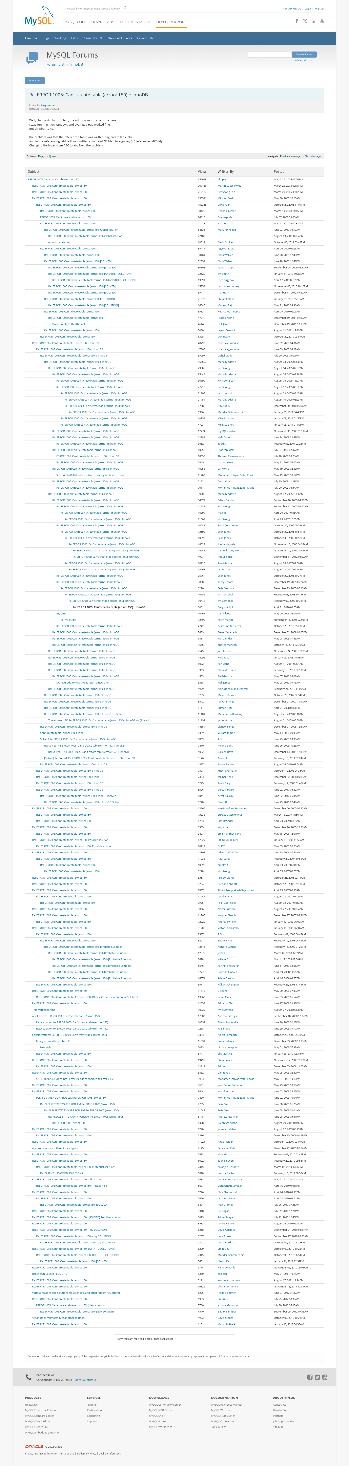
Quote (52, 156)
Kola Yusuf (224, 657)
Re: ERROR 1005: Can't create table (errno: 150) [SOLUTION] (79, 299)
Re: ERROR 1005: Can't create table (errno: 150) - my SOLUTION (69, 1229)
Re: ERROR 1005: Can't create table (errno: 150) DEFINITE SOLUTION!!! (73, 1248)
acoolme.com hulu (229, 1280)
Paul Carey (224, 858)
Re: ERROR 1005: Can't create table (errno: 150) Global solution (81, 229)
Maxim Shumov (227, 695)
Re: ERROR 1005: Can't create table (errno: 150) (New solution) (77, 1311)
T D (220, 739)
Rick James (224, 324)
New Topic (35, 80)
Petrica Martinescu (229, 311)
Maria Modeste (227, 362)
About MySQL (284, 1398)
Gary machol (225, 607)
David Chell (224, 481)
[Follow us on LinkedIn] (312, 22)
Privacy (29, 1453)
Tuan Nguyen (226, 1160)
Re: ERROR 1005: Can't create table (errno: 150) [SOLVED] (77, 261)
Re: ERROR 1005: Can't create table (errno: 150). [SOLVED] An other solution (77, 1217)
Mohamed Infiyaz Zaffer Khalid (236, 475)
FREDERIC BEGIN (228, 840)
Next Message (313, 156)
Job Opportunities (283, 1421)
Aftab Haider (225, 1141)
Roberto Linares (227, 972)
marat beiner (225, 462)
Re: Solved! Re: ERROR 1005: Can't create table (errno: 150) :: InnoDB (84, 745)
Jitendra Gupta (226, 267)
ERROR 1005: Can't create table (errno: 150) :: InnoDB (87, 456)
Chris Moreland (227, 670)
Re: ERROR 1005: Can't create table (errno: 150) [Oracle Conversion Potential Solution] (87, 997)
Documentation (135, 21)
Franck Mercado (227, 1041)
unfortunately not (59, 242)
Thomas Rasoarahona (231, 456)
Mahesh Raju (225, 305)
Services (94, 1398)
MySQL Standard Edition (40, 1416)
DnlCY (221, 846)
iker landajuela (226, 544)
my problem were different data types (55, 1148)
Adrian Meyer (226, 1217)
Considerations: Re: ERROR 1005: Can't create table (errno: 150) (69, 1035)
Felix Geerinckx (227, 588)
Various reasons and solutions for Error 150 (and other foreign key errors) (76, 1293)
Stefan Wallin (225, 1060)
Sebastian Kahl (226, 1148)
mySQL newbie (227, 431)
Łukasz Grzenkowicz (230, 814)
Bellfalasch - (225, 676)
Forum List (55, 64)
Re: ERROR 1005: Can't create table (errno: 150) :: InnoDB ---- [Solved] (84, 714)
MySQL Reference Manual (226, 1404)
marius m (223, 292)
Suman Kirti (225, 708)
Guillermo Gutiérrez (229, 626)
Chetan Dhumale (228, 1286)
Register (319, 8)
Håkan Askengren (228, 984)
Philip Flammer (227, 1293)
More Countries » (85, 1380)
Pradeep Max (226, 217)
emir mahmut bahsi (229, 833)
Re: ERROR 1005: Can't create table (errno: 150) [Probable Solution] (83, 947)
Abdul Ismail (225, 556)
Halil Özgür (224, 437)
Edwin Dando (226, 500)
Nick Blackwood (227, 1192)
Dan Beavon (225, 336)
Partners (278, 1416)
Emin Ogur (224, 1248)
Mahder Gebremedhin (231, 412)
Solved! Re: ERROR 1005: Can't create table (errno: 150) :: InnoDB (78, 739)
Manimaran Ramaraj (230, 714)
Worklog (60, 38)
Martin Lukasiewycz (229, 185)
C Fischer (223, 991)
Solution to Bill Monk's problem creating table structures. (90, 475)
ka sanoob (224, 1028)
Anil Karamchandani (230, 1179)
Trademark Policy (86, 1453)
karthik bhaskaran (229, 966)
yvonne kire (225, 720)
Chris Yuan (224, 204)
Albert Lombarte (228, 1035)
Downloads (102, 21)
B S (219, 236)
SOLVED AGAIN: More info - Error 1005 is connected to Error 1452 (75, 1079)
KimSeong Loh (226, 192)
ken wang (223, 664)
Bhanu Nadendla (228, 1022)
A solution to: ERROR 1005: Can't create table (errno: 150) (66, 1016)
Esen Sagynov (226, 280)
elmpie (222, 179)
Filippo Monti (226, 877)
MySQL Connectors (222, 1421)
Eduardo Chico (226, 1003)
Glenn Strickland (227, 1123)
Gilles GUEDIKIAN (228, 852)
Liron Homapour (228, 1047)
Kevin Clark (224, 997)
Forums (31, 38)
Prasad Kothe (226, 318)
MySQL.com (74, 21)
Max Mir (223, 1154)
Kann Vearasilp (226, 1267)
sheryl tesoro (225, 582)
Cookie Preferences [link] (110, 1453)
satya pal (223, 827)
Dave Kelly (224, 406)
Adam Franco (226, 978)
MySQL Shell (156, 1416)
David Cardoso (226, 1229)
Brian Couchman (228, 525)
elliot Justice (225, 1053)
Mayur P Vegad (227, 229)
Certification (94, 1410)
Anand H (223, 758)
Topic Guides (218, 1427)
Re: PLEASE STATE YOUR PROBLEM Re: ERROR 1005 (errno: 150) (77, 1104)
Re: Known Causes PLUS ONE (49, 1274)
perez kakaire (226, 789)
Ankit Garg (224, 783)
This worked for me (43, 1010)
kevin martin (225, 620)
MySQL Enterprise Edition (40, 1410)
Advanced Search (304, 60)
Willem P (223, 959)
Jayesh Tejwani (226, 330)
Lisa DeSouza (225, 821)
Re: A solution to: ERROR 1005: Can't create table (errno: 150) (72, 1022)
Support (92, 1421)
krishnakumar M (228, 770)
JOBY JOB (223, 953)
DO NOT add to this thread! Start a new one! (82, 682)
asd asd (222, 1274)
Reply (41, 156)
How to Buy (280, 1410)
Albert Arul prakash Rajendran (236, 890)
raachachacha (226, 1173)
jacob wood (225, 393)
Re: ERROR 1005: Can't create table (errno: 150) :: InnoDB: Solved (78, 796)
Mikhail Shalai (226, 777)
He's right (46, 1047)
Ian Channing (226, 701)
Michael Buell (225, 198)
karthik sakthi (226, 223)
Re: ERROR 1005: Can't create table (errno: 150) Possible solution (70, 840)
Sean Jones (224, 531)
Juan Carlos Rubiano (230, 1085)
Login (308, 8)
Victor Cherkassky (228, 928)
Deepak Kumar (226, 211)
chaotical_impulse (228, 343)
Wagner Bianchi (227, 915)
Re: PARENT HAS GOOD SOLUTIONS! (61, 1173)
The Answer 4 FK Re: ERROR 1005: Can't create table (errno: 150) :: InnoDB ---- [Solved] (98, 720)
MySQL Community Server (165, 1404)
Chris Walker (225, 255)
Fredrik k (223, 1299)
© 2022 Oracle (53, 1446)
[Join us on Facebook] (295, 22)
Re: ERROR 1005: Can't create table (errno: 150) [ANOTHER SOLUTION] (89, 274)
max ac (222, 512)
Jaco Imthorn (225, 651)
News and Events (120, 38)
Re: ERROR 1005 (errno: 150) (68, 1123)
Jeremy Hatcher (227, 1129)
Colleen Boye (225, 752)
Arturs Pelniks (226, 764)
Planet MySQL (93, 38)
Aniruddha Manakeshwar (233, 689)
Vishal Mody (225, 355)
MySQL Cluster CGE (36, 1427)
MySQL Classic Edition (38, 1421)
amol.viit (223, 865)
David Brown (225, 802)
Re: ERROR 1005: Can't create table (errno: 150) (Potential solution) (75, 1167)
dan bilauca (224, 613)
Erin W (221, 1066)
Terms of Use (66, 1453)
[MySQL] (39, 16)
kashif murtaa (226, 1091)
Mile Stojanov (226, 418)
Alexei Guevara (226, 909)
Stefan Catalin (226, 299)
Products (33, 1398)
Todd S (222, 443)
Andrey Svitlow (227, 921)
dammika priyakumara (231, 550)
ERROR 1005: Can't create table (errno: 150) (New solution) (70, 1305)
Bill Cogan (223, 1211)
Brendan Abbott (227, 884)
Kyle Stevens (225, 1010)
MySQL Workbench (160, 1427)
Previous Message (290, 156)
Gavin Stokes (225, 242)
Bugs (45, 38)
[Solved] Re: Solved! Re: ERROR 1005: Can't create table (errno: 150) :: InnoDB (89, 758)
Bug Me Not (225, 940)
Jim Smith (223, 274)
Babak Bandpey (227, 1311)
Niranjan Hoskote (228, 1167)
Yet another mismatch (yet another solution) (58, 1318)
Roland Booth (226, 745)
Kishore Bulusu (227, 947)
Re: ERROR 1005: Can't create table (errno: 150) (59, 185)
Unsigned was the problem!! (52, 1041)
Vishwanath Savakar (230, 1185)
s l (219, 1135)
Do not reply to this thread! (68, 324)
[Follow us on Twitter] (317, 1378)
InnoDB (76, 64)
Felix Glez (223, 1104)
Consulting (93, 1416)
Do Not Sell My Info (46, 1453)
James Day (224, 569)
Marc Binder (225, 638)
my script (61, 613)
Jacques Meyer (226, 1198)
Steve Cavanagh (227, 632)
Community (145, 38)
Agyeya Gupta (226, 248)
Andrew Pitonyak (228, 1016)
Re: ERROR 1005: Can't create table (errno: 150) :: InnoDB (65, 343)
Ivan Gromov (225, 1204)
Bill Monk (223, 468)
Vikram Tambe (226, 733)
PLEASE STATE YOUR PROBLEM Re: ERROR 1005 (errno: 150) (71, 1097)
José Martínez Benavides (232, 808)
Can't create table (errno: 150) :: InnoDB (63, 733)
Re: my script (68, 620)
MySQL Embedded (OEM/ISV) (42, 1432)
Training (92, 1404)
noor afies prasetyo (229, 286)
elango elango (226, 726)
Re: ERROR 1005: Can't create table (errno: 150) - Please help (67, 1179)
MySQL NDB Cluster (161, 1410)
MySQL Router (158, 1421)
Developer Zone (171, 21)
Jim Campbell (225, 594)
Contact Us (279, 1404)
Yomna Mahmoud (228, 1305)
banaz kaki (224, 1072)
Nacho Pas (224, 1261)
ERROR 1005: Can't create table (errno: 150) (53, 179)
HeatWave (31, 1404)
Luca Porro (224, 1236)
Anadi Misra (225, 563)
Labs (74, 38)
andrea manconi (227, 645)
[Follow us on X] (303, 22)
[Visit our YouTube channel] (320, 22)
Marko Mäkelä (226, 1324)
